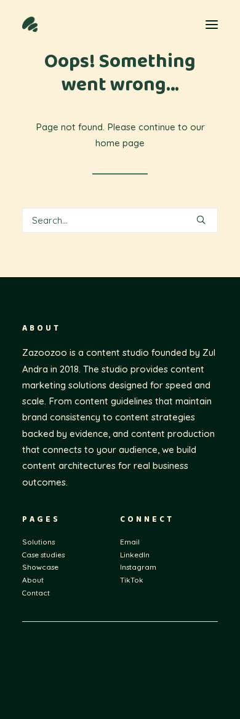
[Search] (120, 220)
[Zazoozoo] (71, 24)
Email (130, 541)
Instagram (138, 567)
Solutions (38, 541)
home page (120, 143)
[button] (211, 24)
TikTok (131, 579)
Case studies (43, 554)
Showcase (40, 567)
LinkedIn (135, 554)
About (33, 579)
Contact (36, 592)
